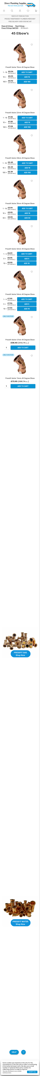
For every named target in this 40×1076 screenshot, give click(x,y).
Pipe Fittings (20, 26)
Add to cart (27, 72)
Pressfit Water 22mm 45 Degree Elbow (20, 113)
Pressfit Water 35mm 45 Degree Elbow (20, 203)
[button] (4, 10)
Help (14, 1052)
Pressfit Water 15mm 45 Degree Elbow (20, 67)
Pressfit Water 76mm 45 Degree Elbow (20, 378)
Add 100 (27, 82)
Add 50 (27, 218)
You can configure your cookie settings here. (12, 1071)
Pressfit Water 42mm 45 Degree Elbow (20, 249)
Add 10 (27, 77)
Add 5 (26, 259)
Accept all (32, 1072)
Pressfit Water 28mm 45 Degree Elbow (20, 158)
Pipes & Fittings (7, 26)
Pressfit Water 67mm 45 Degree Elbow (20, 340)
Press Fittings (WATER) (10, 28)
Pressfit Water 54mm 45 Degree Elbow (20, 294)
